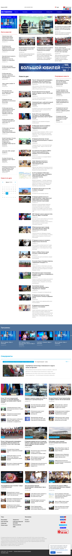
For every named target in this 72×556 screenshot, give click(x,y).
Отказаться (59, 552)
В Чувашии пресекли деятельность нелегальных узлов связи (9, 101)
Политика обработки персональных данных (22, 551)
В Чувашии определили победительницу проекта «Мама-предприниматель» (62, 101)
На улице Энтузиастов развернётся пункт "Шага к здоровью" (8, 159)
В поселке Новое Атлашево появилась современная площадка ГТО (42, 261)
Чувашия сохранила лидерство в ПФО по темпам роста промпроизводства (36, 399)
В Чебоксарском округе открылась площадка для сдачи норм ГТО (8, 121)
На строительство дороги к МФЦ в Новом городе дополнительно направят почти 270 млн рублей (63, 28)
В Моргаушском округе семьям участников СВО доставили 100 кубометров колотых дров (40, 228)
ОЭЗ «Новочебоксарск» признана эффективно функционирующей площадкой (38, 406)
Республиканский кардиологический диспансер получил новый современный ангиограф (8, 48)
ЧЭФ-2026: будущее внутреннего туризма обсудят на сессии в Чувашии (38, 501)
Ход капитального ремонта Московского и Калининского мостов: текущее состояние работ (8, 58)
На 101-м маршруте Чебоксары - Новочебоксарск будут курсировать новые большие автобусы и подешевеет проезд (42, 175)
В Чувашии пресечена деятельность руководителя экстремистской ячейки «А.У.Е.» (39, 465)
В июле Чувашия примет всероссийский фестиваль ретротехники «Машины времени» (38, 508)
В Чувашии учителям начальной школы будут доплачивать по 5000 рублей (62, 118)
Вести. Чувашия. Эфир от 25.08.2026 (61, 343)
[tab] (18, 362)
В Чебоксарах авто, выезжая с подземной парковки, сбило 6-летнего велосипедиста (8, 75)
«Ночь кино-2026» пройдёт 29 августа (8, 151)
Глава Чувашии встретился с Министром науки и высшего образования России (40, 162)
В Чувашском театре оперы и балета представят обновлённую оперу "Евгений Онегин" (14, 506)
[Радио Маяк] (63, 522)
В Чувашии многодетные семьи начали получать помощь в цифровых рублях (42, 296)
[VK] (70, 9)
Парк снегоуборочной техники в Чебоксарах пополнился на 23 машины (62, 508)
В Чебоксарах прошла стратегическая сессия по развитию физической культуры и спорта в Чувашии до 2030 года (8, 111)
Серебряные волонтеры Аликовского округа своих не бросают (40, 366)
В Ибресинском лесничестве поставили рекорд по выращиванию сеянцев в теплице (63, 462)
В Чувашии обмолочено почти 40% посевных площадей (41, 189)
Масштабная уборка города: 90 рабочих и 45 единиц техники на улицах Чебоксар (62, 449)
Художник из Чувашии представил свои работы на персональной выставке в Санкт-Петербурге (14, 500)
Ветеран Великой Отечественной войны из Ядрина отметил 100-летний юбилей (27, 49)
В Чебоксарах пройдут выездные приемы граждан (8, 67)
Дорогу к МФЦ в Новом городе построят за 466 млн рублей (40, 252)
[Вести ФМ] (63, 527)
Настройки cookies (4, 552)
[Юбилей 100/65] (45, 67)
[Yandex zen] (66, 9)
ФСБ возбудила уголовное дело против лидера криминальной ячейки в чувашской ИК (62, 82)
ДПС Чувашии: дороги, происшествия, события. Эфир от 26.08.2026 (42, 214)
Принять (53, 552)
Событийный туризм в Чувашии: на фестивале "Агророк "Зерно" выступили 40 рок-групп (38, 495)
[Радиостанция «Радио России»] (63, 525)
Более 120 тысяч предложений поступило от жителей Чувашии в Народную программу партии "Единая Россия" (42, 116)
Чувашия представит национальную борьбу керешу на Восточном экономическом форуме (8, 38)
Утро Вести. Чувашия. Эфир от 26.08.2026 (44, 343)
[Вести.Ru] (63, 519)
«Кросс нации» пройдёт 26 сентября (8, 84)
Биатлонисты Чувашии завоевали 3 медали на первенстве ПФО (15, 464)
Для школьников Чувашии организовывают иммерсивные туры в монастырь (35, 487)
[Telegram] (64, 9)
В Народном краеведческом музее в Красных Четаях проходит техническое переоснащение (9, 169)
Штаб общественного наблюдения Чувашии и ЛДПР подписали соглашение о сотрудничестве (15, 420)
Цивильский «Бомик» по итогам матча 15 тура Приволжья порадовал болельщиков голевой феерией (14, 457)
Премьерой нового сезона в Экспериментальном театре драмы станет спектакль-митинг (15, 494)
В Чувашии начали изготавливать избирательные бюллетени (41, 241)
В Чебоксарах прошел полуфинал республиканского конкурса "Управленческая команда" (45, 49)
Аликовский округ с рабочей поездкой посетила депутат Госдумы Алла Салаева (42, 104)
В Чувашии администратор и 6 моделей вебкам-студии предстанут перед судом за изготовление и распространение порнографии (42, 199)
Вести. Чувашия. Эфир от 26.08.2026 (7, 343)
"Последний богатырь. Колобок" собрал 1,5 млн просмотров (12, 486)
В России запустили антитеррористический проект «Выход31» (7, 92)
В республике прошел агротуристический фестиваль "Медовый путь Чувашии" (40, 287)
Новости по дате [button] (6, 178)
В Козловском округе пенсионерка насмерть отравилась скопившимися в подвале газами (42, 274)
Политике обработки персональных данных (59, 549)
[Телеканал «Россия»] (63, 517)
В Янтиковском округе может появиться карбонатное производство (37, 412)
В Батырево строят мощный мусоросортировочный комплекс (58, 442)
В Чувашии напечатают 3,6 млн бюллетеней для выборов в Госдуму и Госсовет (35, 28)
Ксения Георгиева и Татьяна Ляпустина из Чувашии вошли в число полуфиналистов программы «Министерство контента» (9, 142)
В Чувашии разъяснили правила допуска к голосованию (40, 306)
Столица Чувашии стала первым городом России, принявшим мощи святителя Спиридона (63, 92)
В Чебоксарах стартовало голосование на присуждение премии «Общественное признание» (9, 130)
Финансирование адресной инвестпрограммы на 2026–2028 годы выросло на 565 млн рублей (38, 419)
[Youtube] (68, 9)
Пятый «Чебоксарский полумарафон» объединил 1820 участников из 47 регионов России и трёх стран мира (62, 49)
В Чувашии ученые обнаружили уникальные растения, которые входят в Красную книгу (62, 456)
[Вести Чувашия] (6, 12)
